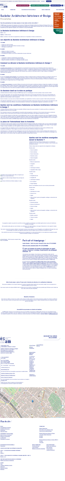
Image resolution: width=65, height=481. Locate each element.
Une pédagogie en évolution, (5, 427)
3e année (41, 437)
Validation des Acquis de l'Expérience (7, 460)
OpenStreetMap (58, 417)
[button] (32, 401)
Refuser (43, 1)
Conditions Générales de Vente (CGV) (8, 373)
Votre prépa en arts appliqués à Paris (46, 429)
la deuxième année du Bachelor (10, 76)
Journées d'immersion (51, 450)
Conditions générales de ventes (6, 465)
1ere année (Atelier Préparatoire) (45, 434)
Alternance (56, 26)
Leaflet (52, 417)
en (63, 5)
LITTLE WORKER (44, 245)
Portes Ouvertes (57, 18)
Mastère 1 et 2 (3, 456)
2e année (41, 436)
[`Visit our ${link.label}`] (63, 13)
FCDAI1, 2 (2, 453)
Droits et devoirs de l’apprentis (6, 377)
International (2, 430)
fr (62, 5)
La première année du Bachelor (6, 68)
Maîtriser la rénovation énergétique (38, 448)
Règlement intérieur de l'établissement (8, 375)
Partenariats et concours (5, 439)
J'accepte (49, 1)
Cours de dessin (35, 447)
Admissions (56, 24)
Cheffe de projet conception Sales (30, 245)
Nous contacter (57, 16)
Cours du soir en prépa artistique (45, 431)
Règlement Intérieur (4, 468)
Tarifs (55, 22)
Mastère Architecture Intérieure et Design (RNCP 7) (48, 439)
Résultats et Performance (5, 436)
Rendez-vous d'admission (51, 446)
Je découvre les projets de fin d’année (59, 30)
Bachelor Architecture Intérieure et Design (47, 433)
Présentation (2, 446)
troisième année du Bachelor (6, 84)
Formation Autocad (35, 446)
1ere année (41, 442)
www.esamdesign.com (5, 369)
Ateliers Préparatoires (43, 428)
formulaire (3, 380)
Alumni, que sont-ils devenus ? (6, 435)
